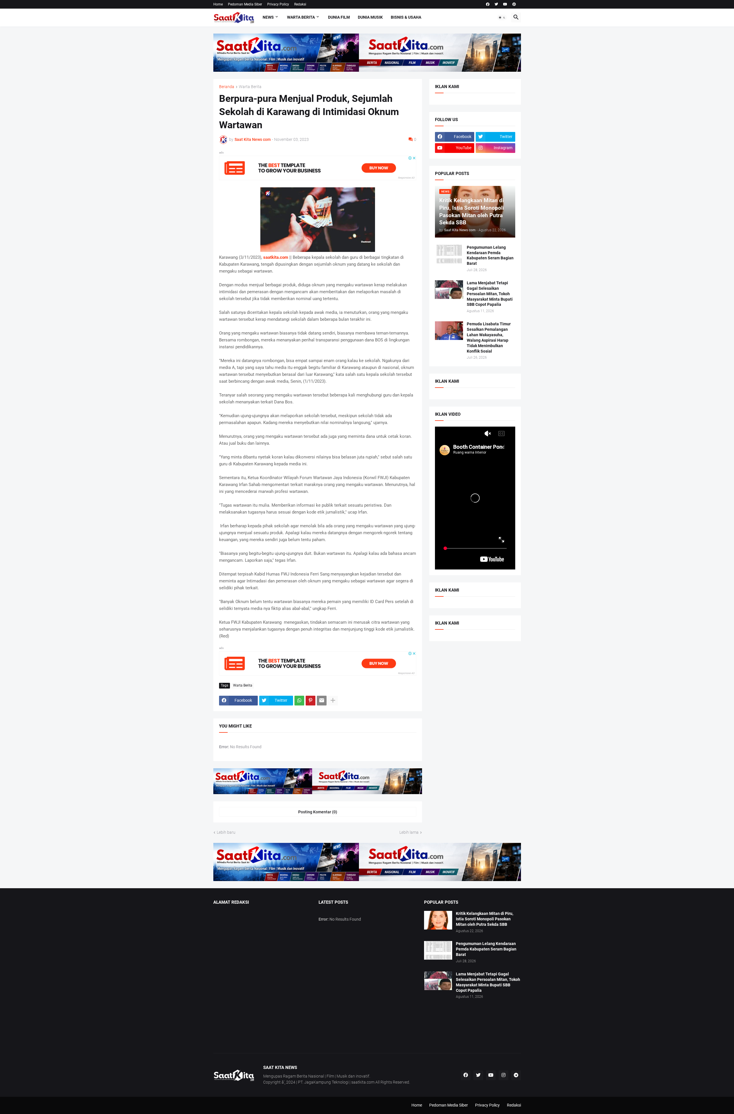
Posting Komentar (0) (317, 812)
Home (218, 4)
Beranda (226, 87)
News (268, 17)
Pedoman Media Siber (245, 4)
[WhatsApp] (299, 700)
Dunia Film (339, 17)
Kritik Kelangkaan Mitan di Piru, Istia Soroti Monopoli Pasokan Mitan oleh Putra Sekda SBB (484, 919)
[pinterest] (514, 4)
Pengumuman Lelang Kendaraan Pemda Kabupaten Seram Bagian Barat (490, 255)
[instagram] (503, 1075)
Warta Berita (301, 17)
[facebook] (487, 4)
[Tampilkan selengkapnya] (333, 700)
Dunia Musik (370, 17)
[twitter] (496, 4)
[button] (502, 17)
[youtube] (505, 4)
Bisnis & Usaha (406, 17)
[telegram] (516, 1075)
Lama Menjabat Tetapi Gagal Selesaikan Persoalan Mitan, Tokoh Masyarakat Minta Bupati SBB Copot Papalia (490, 294)
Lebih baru (226, 832)
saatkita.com (275, 257)
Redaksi (300, 4)
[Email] (322, 700)
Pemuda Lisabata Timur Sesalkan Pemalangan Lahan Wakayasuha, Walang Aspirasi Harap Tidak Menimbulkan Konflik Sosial (489, 337)
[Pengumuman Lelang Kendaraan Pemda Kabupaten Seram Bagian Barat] (449, 254)
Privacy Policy (278, 4)
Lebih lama (409, 832)
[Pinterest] (310, 700)
